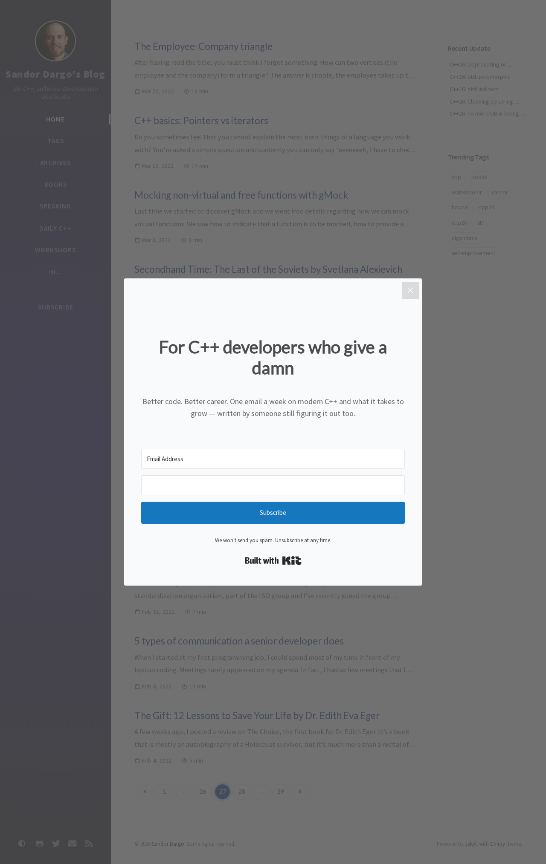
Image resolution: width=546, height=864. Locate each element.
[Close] (410, 290)
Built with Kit (273, 560)
